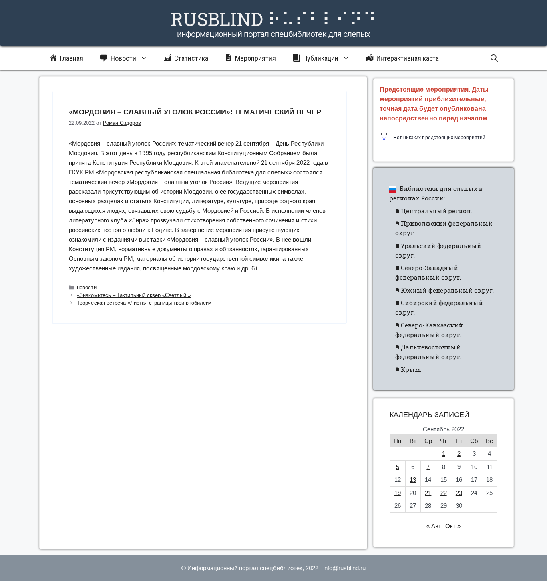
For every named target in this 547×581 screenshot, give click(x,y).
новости (86, 287)
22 (443, 492)
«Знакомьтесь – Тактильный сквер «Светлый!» (134, 295)
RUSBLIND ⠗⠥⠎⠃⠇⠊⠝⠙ (273, 19)
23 (459, 492)
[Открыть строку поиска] (494, 58)
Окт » (453, 526)
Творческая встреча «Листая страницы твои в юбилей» (144, 303)
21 (428, 492)
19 (397, 492)
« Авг (433, 526)
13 (413, 479)
